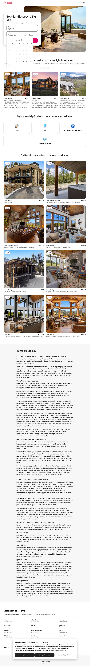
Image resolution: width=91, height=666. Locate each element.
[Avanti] (48, 68)
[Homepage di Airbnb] (8, 3)
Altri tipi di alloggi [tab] (27, 614)
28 (23, 61)
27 (20, 61)
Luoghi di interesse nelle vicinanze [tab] (45, 614)
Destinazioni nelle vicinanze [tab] (11, 614)
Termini (48, 663)
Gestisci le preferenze (65, 655)
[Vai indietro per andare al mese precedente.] (9, 40)
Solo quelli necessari (45, 655)
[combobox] (22, 29)
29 (26, 61)
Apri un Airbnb (80, 3)
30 (30, 61)
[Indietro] (41, 68)
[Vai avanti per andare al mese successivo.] (30, 40)
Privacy (42, 663)
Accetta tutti (24, 655)
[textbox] (14, 35)
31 (9, 65)
